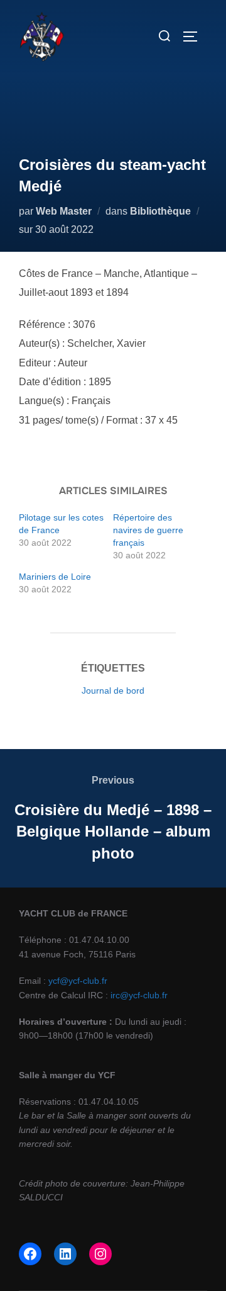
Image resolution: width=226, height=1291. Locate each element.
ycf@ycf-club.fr (77, 981)
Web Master (64, 211)
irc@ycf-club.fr (139, 995)
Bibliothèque (160, 211)
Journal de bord (113, 690)
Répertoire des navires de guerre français (148, 530)
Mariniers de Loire (55, 577)
